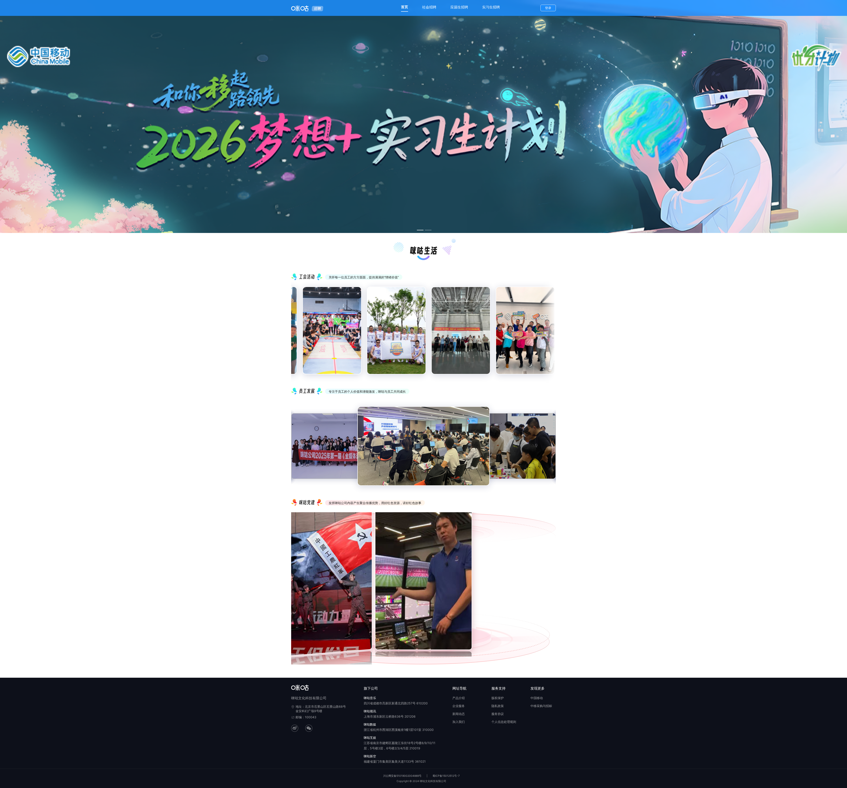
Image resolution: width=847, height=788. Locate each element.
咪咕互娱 (370, 737)
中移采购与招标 (541, 706)
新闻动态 (458, 714)
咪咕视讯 (370, 711)
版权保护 (497, 698)
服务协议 (497, 714)
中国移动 (536, 698)
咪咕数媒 (370, 724)
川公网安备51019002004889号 (402, 775)
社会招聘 (429, 7)
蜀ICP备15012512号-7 (446, 775)
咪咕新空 (370, 756)
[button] (293, 579)
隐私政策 (497, 706)
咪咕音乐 (370, 698)
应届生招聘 (459, 7)
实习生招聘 (491, 7)
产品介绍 (458, 698)
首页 (404, 7)
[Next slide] (549, 334)
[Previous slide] (298, 334)
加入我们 (458, 722)
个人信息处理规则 (503, 722)
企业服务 (458, 706)
